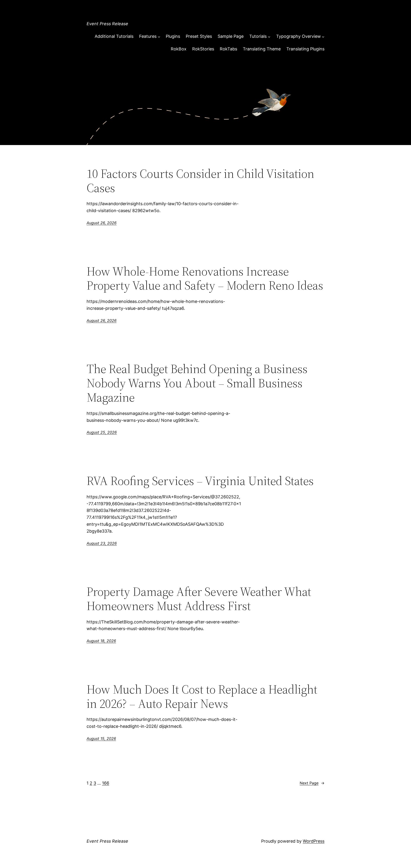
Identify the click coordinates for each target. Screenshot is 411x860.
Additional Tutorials (114, 36)
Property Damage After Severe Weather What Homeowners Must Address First (199, 598)
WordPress (313, 841)
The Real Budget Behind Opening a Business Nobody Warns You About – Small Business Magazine (197, 383)
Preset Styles (199, 36)
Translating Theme (262, 48)
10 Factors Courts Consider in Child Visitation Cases (200, 180)
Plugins (173, 36)
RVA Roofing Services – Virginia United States (200, 481)
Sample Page (231, 36)
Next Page (312, 783)
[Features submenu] (159, 36)
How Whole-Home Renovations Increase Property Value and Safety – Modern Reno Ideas (205, 278)
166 (105, 783)
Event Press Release (107, 23)
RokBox (178, 48)
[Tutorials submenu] (269, 36)
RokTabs (228, 48)
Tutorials (258, 36)
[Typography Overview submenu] (323, 36)
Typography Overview (298, 36)
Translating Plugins (305, 48)
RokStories (203, 48)
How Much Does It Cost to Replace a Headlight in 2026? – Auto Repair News (202, 696)
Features (148, 36)
